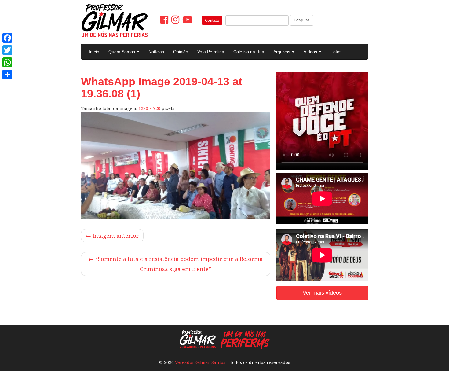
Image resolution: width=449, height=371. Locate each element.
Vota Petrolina (210, 51)
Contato (212, 20)
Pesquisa (301, 20)
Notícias (156, 51)
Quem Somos (122, 51)
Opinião (180, 51)
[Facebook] (7, 38)
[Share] (7, 74)
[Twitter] (7, 50)
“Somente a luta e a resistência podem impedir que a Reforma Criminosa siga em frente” (175, 264)
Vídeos (311, 51)
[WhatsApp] (7, 62)
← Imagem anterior (112, 235)
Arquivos (282, 51)
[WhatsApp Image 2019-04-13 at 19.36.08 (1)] (175, 165)
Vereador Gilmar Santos (200, 362)
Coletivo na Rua (248, 51)
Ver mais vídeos (322, 293)
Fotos (335, 51)
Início (94, 51)
